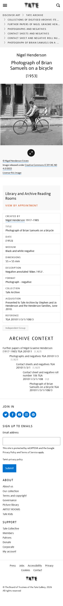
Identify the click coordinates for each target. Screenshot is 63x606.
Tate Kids (8, 514)
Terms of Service (29, 452)
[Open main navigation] (12, 5)
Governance (9, 500)
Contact (37, 570)
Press (13, 565)
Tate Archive (35, 15)
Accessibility (35, 565)
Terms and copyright (15, 495)
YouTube (20, 417)
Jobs (21, 565)
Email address (11, 432)
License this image (12, 172)
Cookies (25, 570)
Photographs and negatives (27, 29)
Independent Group (15, 327)
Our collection (11, 491)
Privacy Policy (9, 452)
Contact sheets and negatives (28, 33)
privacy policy (16, 459)
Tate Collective (11, 528)
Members (8, 533)
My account (9, 551)
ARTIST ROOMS (11, 509)
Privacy (49, 565)
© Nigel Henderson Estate (16, 160)
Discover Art (11, 15)
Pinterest (34, 417)
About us (8, 486)
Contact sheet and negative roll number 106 (40, 374)
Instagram (27, 417)
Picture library (11, 505)
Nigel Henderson (31, 55)
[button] (58, 5)
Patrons (7, 537)
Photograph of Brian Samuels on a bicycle (42, 385)
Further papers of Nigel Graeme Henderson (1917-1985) (27, 349)
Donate (7, 542)
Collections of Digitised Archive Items (34, 19)
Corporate (8, 547)
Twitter (6, 417)
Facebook (13, 417)
